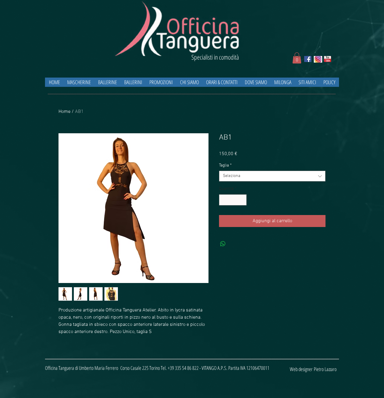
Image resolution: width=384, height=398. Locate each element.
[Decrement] (223, 200)
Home (64, 112)
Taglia (225, 165)
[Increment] (242, 200)
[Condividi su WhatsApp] (222, 243)
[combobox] (272, 176)
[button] (297, 57)
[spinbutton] (232, 200)
